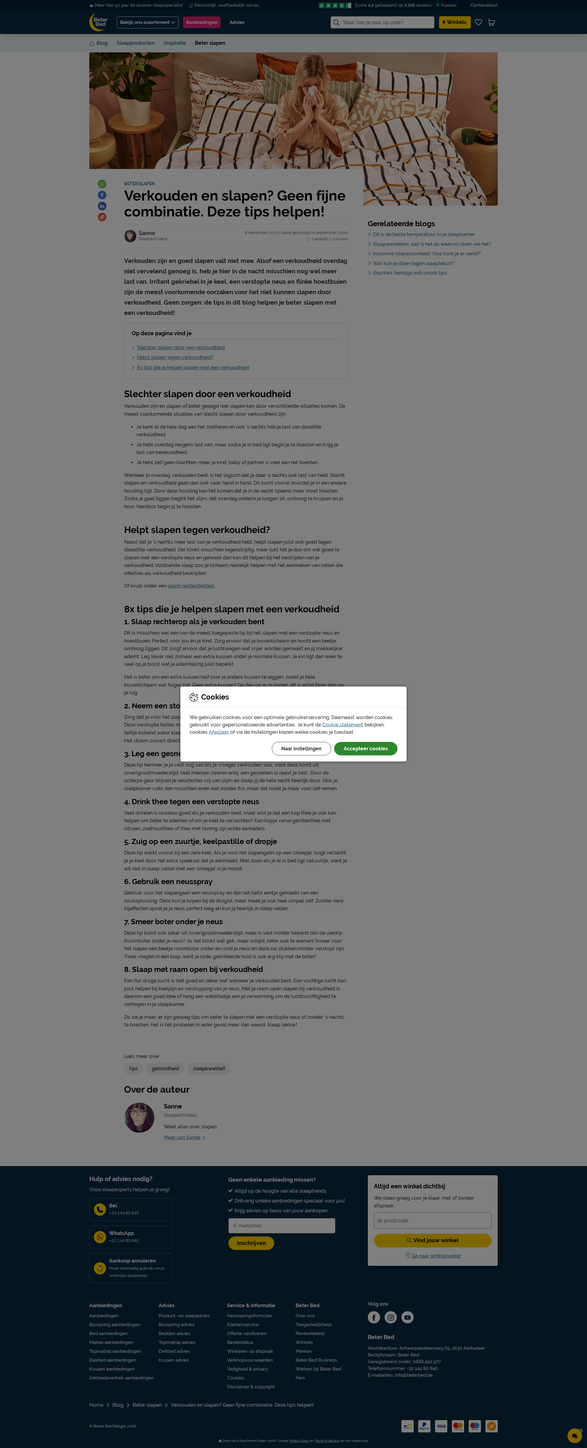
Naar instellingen (301, 749)
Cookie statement (342, 725)
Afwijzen (218, 732)
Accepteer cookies (366, 749)
